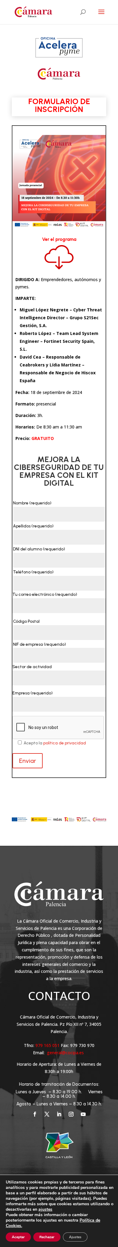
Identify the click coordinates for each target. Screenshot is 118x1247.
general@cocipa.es (65, 1052)
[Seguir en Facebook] (35, 1114)
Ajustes (75, 1237)
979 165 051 (48, 1045)
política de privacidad (64, 743)
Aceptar (18, 1237)
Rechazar (46, 1237)
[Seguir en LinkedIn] (59, 1114)
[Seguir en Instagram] (71, 1114)
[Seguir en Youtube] (83, 1114)
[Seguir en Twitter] (47, 1114)
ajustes (45, 1209)
